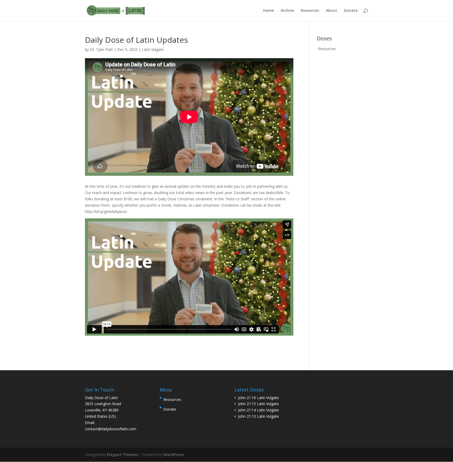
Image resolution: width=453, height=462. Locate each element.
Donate (351, 11)
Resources (310, 11)
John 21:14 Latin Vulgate (258, 409)
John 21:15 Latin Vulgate (258, 403)
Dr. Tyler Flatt (101, 49)
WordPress (174, 454)
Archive (287, 11)
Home (268, 11)
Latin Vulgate (153, 49)
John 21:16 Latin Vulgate (258, 397)
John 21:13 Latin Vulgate (258, 416)
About (331, 11)
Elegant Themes (122, 454)
